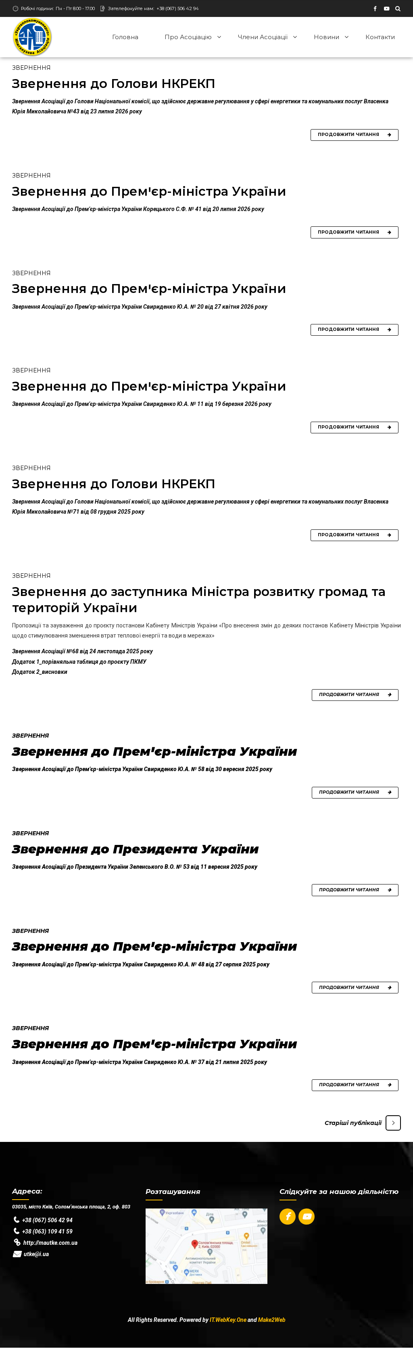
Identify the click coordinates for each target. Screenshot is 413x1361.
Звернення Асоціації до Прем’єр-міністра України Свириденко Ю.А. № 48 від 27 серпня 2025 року (140, 964)
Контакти (380, 37)
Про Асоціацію (188, 37)
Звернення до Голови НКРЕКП (113, 83)
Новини (326, 37)
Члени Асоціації (263, 37)
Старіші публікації (353, 1123)
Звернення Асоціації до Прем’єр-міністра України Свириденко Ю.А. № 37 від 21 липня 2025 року (139, 1062)
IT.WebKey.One (228, 1320)
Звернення (31, 67)
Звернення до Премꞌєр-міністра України (149, 191)
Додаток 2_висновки (39, 672)
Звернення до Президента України (135, 849)
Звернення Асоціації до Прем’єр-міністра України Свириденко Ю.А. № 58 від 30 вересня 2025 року (142, 769)
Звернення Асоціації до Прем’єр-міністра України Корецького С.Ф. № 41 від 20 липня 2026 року (138, 209)
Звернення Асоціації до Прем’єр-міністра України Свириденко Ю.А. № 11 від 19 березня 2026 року (141, 404)
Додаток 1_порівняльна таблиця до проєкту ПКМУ (79, 662)
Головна (125, 37)
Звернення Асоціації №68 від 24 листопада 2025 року (82, 651)
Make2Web (272, 1320)
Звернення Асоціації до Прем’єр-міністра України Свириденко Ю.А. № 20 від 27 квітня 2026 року (139, 306)
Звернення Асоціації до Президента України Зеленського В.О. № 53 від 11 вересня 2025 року (134, 866)
